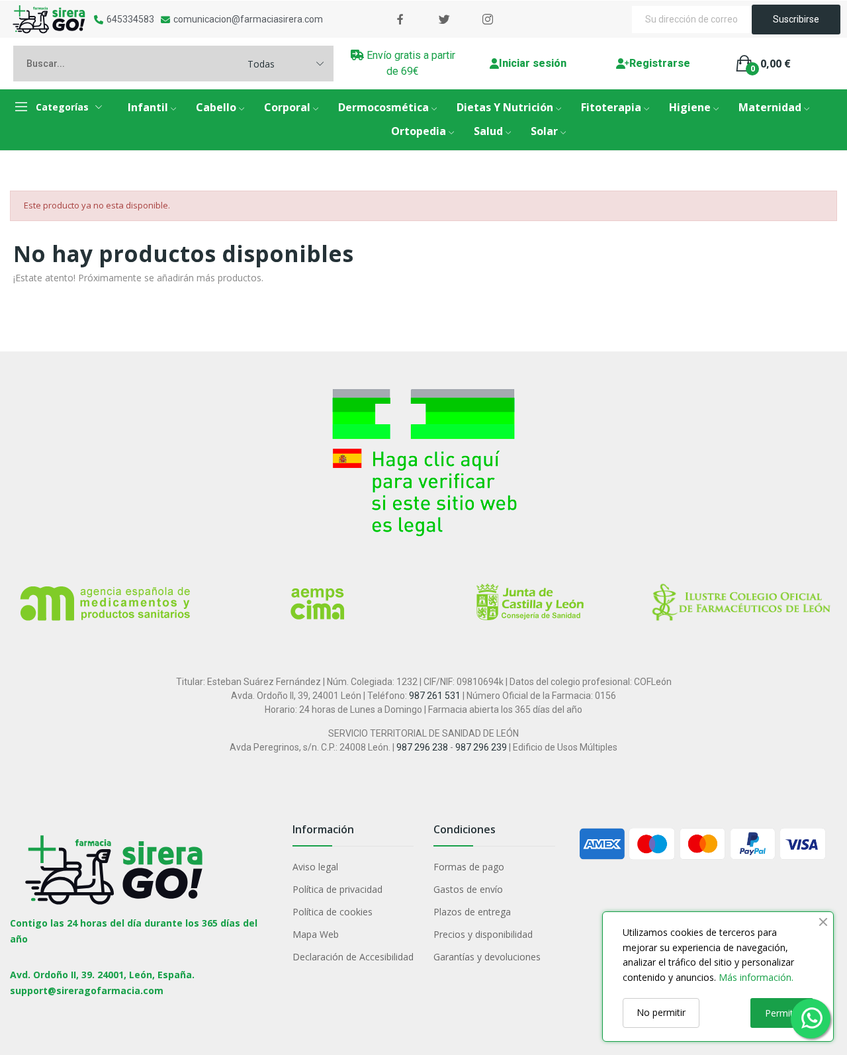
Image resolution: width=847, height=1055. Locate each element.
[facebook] (400, 19)
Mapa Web (315, 934)
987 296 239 (481, 747)
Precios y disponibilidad (483, 934)
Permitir (782, 1013)
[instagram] (488, 19)
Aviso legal (315, 866)
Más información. (756, 977)
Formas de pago (468, 866)
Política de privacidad (337, 889)
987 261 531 (435, 695)
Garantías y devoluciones (487, 956)
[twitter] (444, 19)
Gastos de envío (468, 889)
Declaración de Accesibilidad (353, 956)
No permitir (661, 1012)
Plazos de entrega (472, 911)
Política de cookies (332, 911)
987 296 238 (422, 747)
